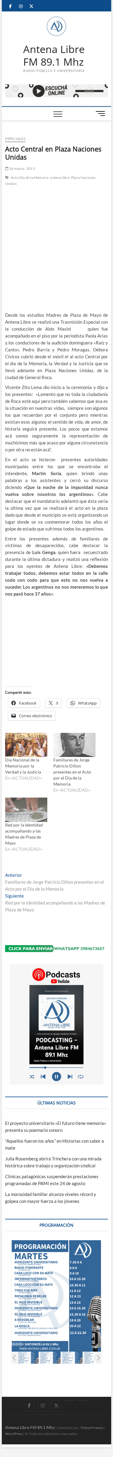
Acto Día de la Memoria (30, 177)
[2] (50, 1357)
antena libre (59, 177)
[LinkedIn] (70, 1400)
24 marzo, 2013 (21, 168)
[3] (72, 1357)
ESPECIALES (15, 138)
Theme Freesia (91, 1427)
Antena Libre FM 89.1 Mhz (54, 55)
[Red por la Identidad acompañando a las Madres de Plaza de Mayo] (26, 810)
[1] (28, 1357)
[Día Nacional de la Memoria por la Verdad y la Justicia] (26, 745)
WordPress (14, 1433)
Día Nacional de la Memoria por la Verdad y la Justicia (23, 765)
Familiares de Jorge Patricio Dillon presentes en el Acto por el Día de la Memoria (72, 771)
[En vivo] (83, 1400)
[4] (94, 1357)
